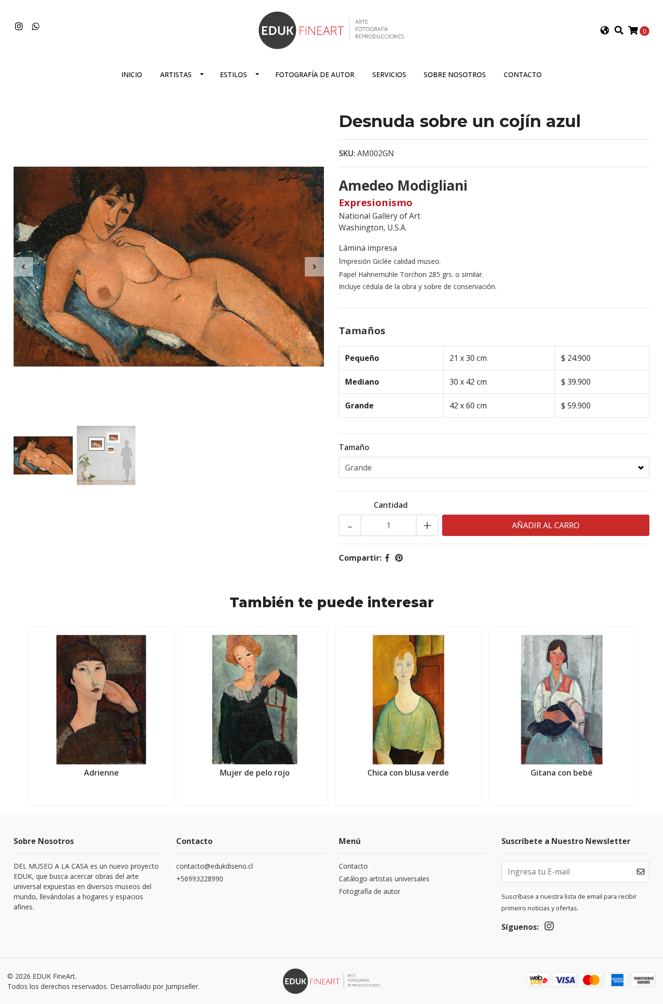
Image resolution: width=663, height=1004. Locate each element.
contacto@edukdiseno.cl (214, 866)
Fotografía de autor (314, 74)
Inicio (131, 74)
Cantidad (391, 505)
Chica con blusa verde (408, 772)
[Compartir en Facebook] (387, 557)
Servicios (389, 74)
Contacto (523, 74)
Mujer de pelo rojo (255, 772)
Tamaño (354, 447)
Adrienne (101, 772)
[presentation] (23, 266)
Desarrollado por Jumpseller (154, 986)
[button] (605, 30)
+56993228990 (199, 878)
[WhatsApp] (36, 26)
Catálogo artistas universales (384, 878)
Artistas (176, 74)
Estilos (233, 74)
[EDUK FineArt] (331, 29)
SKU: (347, 153)
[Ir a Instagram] (19, 26)
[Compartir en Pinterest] (399, 557)
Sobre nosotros (455, 74)
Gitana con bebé (561, 772)
